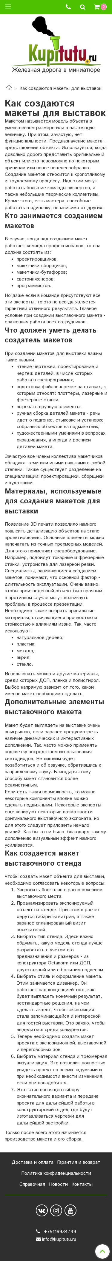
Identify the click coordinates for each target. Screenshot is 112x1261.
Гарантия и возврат (78, 1162)
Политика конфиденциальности (56, 1173)
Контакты (82, 1184)
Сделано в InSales (56, 1251)
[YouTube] (70, 1210)
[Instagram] (56, 1210)
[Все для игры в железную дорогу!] (56, 46)
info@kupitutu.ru (59, 1239)
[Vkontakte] (42, 1210)
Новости (58, 1184)
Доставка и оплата (32, 1162)
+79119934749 (59, 1231)
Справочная (32, 1184)
